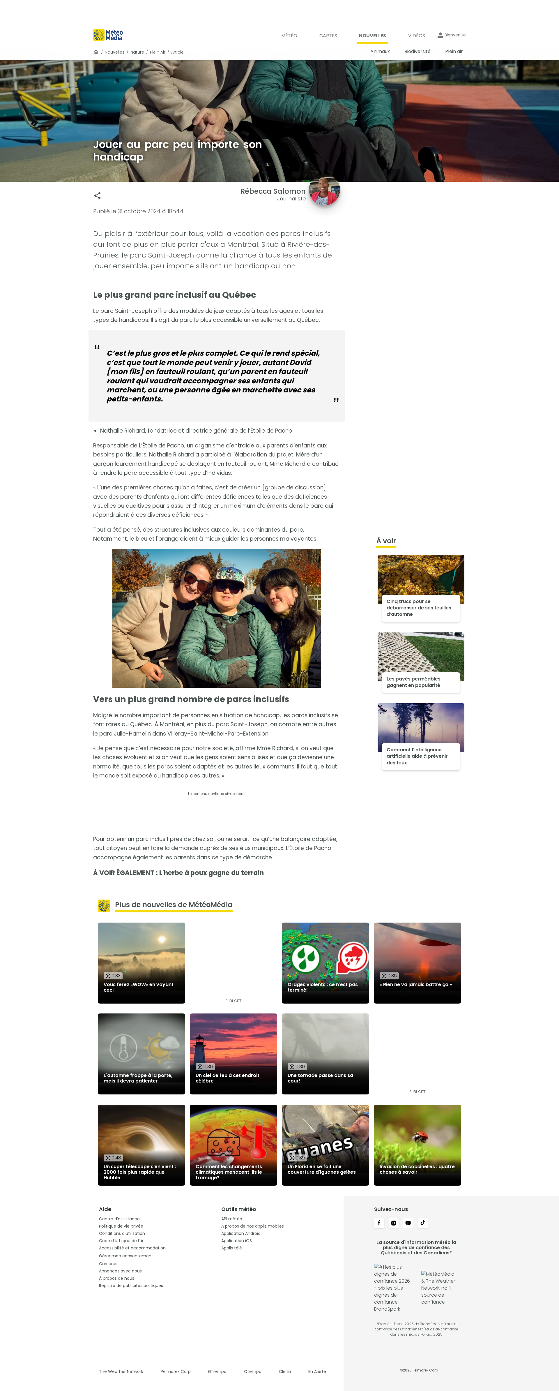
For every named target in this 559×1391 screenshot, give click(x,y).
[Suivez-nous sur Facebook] (379, 1223)
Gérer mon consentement (126, 1255)
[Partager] (97, 195)
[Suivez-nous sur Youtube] (408, 1223)
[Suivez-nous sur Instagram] (393, 1223)
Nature (137, 52)
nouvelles (115, 52)
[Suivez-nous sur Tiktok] (422, 1223)
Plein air (157, 52)
